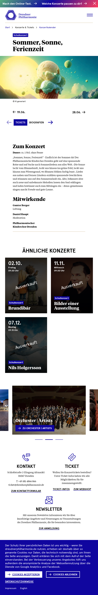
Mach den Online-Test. (18, 3)
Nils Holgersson (24, 367)
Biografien (36, 122)
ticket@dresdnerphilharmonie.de (26, 484)
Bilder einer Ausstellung (66, 305)
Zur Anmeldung (49, 528)
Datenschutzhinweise (19, 581)
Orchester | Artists (34, 420)
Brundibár (19, 308)
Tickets (20, 122)
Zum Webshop (82, 489)
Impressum (10, 588)
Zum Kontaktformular (26, 491)
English (23, 588)
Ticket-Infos (61, 489)
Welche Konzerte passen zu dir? (62, 3)
